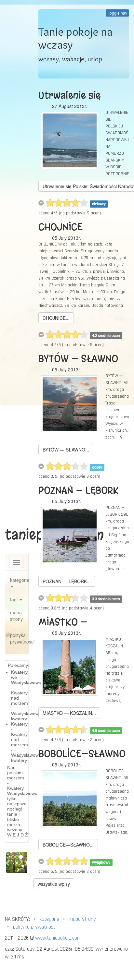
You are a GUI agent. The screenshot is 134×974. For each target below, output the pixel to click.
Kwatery (19, 724)
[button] (7, 862)
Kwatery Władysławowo (22, 791)
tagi (14, 599)
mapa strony (16, 615)
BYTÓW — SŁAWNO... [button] (66, 449)
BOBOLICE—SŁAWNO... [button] (68, 844)
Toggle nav (117, 13)
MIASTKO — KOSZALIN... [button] (69, 713)
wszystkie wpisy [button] (54, 884)
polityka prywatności (19, 638)
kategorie (19, 580)
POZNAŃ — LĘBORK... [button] (67, 581)
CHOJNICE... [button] (56, 318)
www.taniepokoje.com (58, 938)
